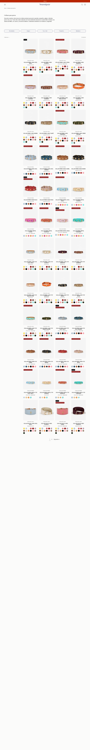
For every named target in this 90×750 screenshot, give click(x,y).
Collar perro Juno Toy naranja (46, 295)
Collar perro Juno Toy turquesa (30, 329)
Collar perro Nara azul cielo (30, 169)
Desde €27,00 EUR (62, 100)
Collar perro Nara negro (78, 168)
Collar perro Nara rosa (46, 199)
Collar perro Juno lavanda (30, 98)
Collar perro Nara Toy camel (30, 362)
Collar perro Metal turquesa (78, 231)
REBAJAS (45, 1)
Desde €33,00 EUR (46, 171)
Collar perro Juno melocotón (62, 98)
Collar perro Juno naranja (78, 98)
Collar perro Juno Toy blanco (46, 262)
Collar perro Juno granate (78, 63)
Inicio (5, 8)
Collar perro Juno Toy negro (62, 295)
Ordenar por (6, 37)
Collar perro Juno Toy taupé (78, 295)
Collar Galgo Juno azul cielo (30, 424)
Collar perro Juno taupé (47, 133)
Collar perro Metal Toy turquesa (78, 393)
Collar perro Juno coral (62, 62)
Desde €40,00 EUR (30, 171)
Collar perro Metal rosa (62, 230)
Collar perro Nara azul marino (46, 169)
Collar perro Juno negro (30, 133)
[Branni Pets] (45, 4)
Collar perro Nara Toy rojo (62, 362)
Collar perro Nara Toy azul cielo (62, 329)
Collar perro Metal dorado (78, 200)
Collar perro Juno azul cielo (30, 63)
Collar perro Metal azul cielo (62, 200)
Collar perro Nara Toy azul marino (78, 329)
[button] (82, 4)
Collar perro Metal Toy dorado (46, 393)
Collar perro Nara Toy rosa (78, 362)
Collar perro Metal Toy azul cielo (30, 393)
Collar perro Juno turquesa (62, 134)
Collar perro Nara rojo (30, 199)
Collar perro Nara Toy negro (46, 362)
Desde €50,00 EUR (46, 100)
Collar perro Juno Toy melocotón (30, 295)
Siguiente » (56, 439)
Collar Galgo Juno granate (78, 424)
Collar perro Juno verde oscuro (79, 134)
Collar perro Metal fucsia (30, 231)
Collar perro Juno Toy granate (62, 262)
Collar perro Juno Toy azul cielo (30, 262)
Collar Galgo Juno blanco (46, 424)
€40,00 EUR (30, 264)
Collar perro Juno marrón (46, 98)
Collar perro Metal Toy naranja (62, 393)
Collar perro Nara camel (62, 168)
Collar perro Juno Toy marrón (78, 262)
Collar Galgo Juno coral (62, 424)
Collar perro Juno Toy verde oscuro (46, 329)
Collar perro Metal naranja (46, 231)
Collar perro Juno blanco (46, 63)
